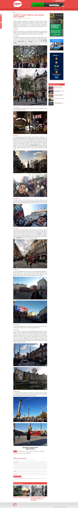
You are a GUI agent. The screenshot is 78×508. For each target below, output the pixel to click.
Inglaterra (42, 451)
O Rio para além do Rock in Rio (21, 497)
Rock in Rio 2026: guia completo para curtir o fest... (59, 103)
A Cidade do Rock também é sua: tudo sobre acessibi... (59, 95)
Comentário (16, 462)
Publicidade (50, 12)
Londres (29, 25)
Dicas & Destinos (18, 13)
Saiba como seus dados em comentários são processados (37, 478)
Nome (15, 471)
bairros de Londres (21, 451)
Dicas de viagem (29, 451)
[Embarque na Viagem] (17, 7)
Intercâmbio (16, 453)
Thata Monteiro (19, 18)
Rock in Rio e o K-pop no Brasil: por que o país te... (58, 87)
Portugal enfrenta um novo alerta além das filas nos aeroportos (38, 499)
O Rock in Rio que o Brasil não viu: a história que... (59, 91)
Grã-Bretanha (36, 451)
